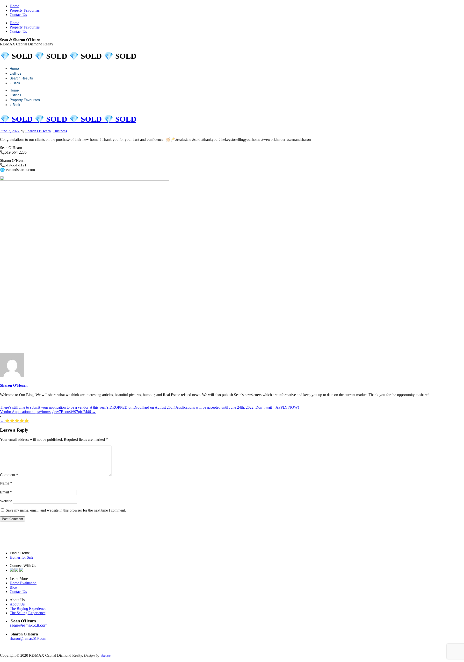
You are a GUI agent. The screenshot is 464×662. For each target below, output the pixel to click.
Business (60, 131)
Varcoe (105, 655)
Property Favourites (25, 10)
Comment (9, 475)
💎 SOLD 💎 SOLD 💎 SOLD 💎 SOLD (68, 119)
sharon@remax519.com (28, 638)
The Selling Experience (27, 613)
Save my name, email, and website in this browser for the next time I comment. (66, 510)
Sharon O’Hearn (38, 131)
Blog (13, 587)
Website (6, 501)
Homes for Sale (21, 557)
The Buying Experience (28, 608)
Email (6, 492)
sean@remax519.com (28, 625)
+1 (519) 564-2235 (25, 630)
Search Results (21, 78)
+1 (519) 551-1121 (24, 643)
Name (6, 483)
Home (14, 6)
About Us (17, 604)
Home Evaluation (23, 583)
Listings (15, 73)
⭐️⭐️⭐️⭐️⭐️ (14, 421)
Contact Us (18, 15)
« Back (15, 82)
